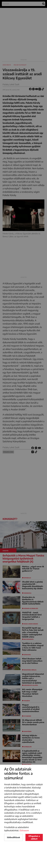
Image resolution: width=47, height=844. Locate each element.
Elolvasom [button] (24, 830)
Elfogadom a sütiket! (34, 837)
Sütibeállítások (13, 837)
